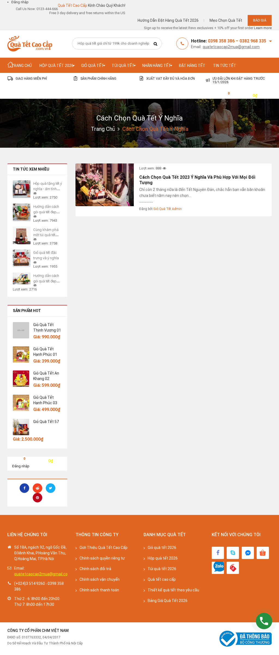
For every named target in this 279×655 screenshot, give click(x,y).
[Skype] (233, 553)
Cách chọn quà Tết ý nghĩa (139, 118)
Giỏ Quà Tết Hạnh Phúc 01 (45, 352)
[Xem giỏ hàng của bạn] (224, 95)
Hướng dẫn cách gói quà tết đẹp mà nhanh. (46, 212)
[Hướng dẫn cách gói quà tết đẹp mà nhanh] (22, 278)
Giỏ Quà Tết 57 (46, 421)
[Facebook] (218, 553)
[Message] (248, 553)
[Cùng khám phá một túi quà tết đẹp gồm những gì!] (22, 235)
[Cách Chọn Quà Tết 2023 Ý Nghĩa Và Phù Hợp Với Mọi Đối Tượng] (104, 184)
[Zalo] (218, 568)
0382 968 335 (252, 41)
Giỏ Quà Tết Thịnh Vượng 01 (47, 327)
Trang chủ (103, 129)
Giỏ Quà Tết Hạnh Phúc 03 (45, 400)
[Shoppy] (263, 553)
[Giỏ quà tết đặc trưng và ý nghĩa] (22, 258)
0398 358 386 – (223, 41)
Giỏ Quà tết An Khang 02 (46, 376)
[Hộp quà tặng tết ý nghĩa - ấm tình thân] (22, 189)
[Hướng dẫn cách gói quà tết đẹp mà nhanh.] (22, 212)
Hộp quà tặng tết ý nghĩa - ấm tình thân (47, 188)
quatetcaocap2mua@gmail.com (231, 47)
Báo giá (259, 20)
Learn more (263, 28)
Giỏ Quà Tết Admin (167, 209)
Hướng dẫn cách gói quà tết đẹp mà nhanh (46, 281)
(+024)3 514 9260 (29, 583)
